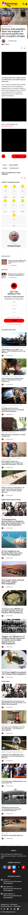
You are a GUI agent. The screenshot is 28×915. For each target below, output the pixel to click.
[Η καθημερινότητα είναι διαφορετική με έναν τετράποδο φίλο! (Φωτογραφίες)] (14, 395)
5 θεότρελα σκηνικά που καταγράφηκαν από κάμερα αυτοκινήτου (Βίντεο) (11, 809)
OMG (23, 211)
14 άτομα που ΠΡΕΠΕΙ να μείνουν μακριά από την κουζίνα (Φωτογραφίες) (12, 611)
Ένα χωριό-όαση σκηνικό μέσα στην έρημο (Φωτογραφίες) (13, 582)
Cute (23, 197)
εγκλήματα (18, 751)
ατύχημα (18, 458)
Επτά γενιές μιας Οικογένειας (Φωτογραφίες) (12, 882)
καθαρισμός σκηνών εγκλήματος (14, 752)
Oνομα (14, 308)
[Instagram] (9, 867)
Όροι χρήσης (13, 904)
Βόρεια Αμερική (13, 165)
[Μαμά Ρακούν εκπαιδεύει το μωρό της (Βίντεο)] (14, 424)
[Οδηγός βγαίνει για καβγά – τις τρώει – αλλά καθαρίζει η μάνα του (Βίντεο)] (14, 339)
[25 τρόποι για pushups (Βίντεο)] (14, 824)
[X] (19, 867)
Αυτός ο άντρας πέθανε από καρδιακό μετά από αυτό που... (17, 262)
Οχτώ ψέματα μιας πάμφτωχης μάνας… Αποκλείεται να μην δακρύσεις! (12, 380)
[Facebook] (5, 867)
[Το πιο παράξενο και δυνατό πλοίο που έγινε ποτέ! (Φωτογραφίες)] (14, 539)
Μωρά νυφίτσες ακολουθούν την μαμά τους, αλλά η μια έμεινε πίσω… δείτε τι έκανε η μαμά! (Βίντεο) (13, 490)
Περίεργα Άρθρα (5, 376)
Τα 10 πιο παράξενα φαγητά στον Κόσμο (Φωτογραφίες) (14, 673)
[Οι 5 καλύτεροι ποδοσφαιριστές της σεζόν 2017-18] (14, 771)
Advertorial (5, 779)
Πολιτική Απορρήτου (6, 906)
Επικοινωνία (17, 906)
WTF (14, 225)
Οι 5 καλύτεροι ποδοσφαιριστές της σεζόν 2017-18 (14, 782)
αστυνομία (12, 751)
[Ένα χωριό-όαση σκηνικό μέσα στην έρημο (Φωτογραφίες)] (14, 569)
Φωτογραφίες (7, 26)
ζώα (21, 405)
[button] (23, 4)
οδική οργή (19, 347)
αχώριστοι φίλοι (16, 405)
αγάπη (4, 165)
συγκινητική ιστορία (6, 459)
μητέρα (5, 168)
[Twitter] (14, 867)
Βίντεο (3, 347)
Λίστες (3, 517)
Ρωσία (23, 347)
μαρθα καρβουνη (8, 894)
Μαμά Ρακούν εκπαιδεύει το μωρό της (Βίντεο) (13, 435)
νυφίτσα (14, 485)
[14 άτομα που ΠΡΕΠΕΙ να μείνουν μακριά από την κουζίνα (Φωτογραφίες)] (14, 598)
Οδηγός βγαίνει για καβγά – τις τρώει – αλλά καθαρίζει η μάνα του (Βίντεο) (14, 351)
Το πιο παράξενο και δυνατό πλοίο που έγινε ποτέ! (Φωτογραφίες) (12, 553)
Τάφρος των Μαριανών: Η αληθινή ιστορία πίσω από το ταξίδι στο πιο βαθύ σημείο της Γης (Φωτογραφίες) (13, 640)
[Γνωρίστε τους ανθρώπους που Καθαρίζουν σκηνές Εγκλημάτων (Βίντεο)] (14, 743)
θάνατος (4, 752)
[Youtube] (23, 867)
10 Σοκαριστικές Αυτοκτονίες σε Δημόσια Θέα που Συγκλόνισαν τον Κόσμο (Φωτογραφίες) (13, 522)
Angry (5, 197)
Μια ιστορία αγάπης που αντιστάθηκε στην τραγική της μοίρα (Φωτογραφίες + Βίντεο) (12, 462)
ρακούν (14, 432)
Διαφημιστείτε (5, 904)
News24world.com (7, 126)
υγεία (7, 833)
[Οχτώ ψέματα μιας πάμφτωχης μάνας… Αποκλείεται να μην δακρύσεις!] (14, 366)
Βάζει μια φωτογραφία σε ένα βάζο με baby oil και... (16, 274)
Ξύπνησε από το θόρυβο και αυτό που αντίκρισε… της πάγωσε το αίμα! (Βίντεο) (13, 728)
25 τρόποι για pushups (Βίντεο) (12, 835)
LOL (5, 211)
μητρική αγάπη (14, 168)
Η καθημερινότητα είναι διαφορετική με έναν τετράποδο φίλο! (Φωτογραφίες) (13, 409)
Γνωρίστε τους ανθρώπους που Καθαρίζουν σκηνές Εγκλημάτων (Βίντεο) (13, 756)
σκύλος (3, 406)
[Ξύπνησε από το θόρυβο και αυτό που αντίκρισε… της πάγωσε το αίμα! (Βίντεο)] (14, 717)
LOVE (14, 211)
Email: (14, 302)
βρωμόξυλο (8, 347)
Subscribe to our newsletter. (14, 317)
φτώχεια (20, 376)
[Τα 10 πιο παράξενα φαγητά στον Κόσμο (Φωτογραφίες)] (14, 659)
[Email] (14, 871)
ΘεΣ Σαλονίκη (7, 886)
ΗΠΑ (22, 751)
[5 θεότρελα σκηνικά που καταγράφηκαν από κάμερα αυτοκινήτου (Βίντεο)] (14, 796)
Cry (14, 197)
